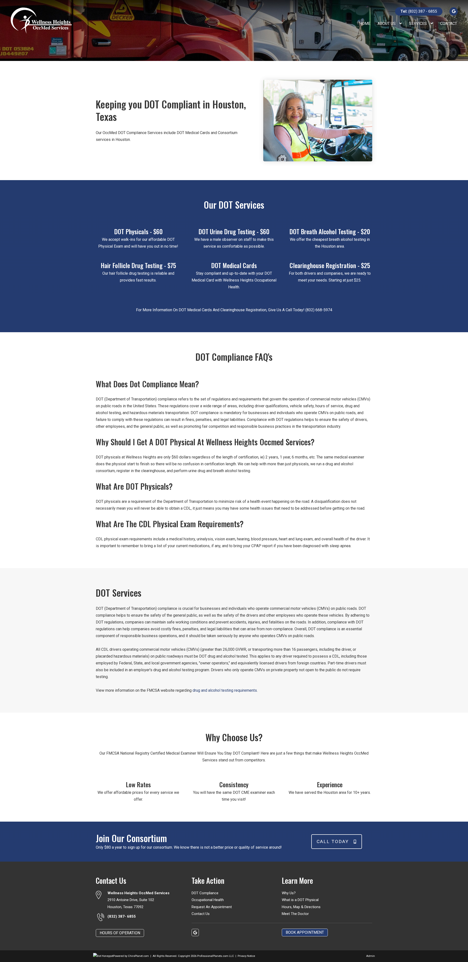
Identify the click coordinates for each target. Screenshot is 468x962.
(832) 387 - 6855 (418, 11)
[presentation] (103, 956)
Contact (448, 23)
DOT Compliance (205, 893)
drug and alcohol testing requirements (225, 690)
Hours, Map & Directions (301, 907)
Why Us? (289, 893)
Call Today (333, 841)
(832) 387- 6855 (121, 916)
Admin (370, 956)
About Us (387, 23)
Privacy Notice (246, 956)
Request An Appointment (212, 907)
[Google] (453, 11)
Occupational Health (208, 900)
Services (418, 23)
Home (364, 23)
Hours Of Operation (120, 933)
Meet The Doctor (295, 914)
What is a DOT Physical (300, 900)
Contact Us (201, 914)
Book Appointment (305, 932)
